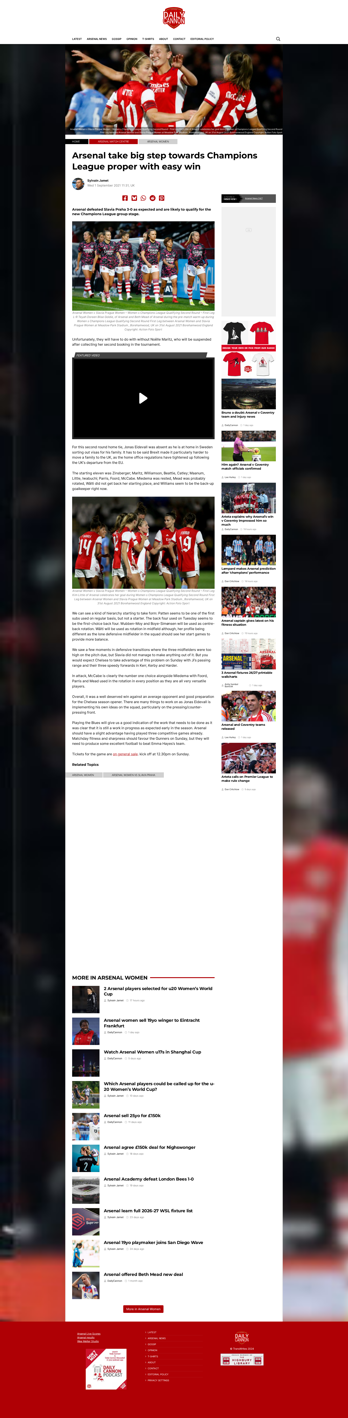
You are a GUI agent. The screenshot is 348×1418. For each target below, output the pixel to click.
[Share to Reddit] (153, 198)
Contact (179, 38)
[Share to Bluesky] (134, 198)
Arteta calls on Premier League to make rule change (247, 779)
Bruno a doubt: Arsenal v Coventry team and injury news (247, 414)
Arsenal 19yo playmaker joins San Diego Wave (153, 1242)
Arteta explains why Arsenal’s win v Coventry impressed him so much (247, 520)
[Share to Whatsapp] (143, 198)
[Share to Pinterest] (162, 198)
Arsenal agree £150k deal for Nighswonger (149, 1147)
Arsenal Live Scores (88, 1333)
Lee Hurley (230, 477)
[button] (278, 39)
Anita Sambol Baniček (231, 685)
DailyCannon (114, 1032)
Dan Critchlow (232, 581)
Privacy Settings (158, 1380)
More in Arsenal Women (110, 977)
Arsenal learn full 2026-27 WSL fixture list (148, 1210)
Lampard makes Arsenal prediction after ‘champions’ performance (248, 570)
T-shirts (148, 38)
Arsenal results (85, 1337)
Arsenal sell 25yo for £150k (132, 1115)
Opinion (132, 38)
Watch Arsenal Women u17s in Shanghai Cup (152, 1052)
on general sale (125, 754)
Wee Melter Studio (88, 1341)
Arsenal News (97, 38)
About (163, 38)
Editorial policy (202, 38)
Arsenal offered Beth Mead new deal (143, 1274)
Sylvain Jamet (98, 180)
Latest (77, 38)
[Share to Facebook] (125, 198)
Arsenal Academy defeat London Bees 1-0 (149, 1179)
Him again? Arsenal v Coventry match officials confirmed (245, 466)
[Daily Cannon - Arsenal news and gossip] (174, 18)
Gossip (116, 38)
